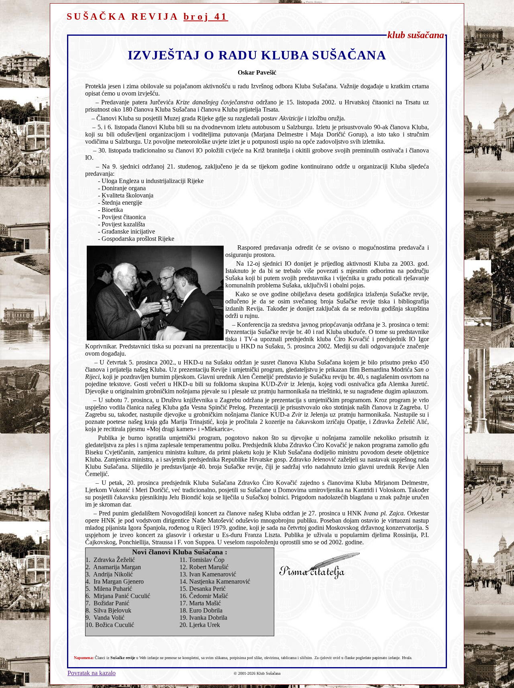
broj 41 (206, 16)
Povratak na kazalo (91, 673)
